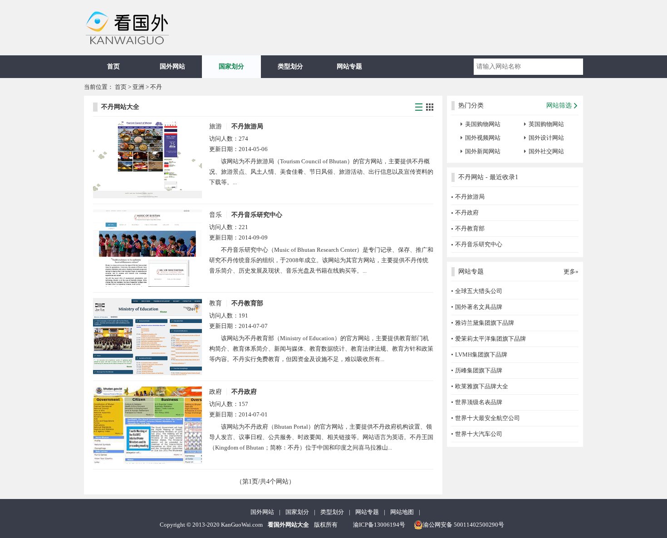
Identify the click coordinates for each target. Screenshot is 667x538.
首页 (113, 66)
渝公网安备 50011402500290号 (463, 524)
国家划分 (231, 66)
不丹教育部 (247, 303)
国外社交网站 (546, 151)
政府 (215, 391)
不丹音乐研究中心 (256, 214)
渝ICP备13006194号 (379, 524)
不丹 (156, 86)
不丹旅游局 (247, 126)
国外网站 (172, 66)
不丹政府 (244, 391)
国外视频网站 (482, 137)
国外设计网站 (546, 137)
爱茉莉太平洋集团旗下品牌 (490, 338)
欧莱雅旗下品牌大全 (481, 386)
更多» (571, 271)
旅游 (215, 126)
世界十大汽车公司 (478, 433)
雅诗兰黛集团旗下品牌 (484, 322)
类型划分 (290, 66)
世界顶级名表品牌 (478, 402)
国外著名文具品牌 (478, 306)
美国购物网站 (482, 124)
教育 (215, 303)
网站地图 (402, 512)
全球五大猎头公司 (478, 291)
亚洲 (138, 86)
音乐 (215, 214)
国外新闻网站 (482, 151)
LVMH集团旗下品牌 (481, 354)
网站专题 (349, 66)
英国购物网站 (546, 124)
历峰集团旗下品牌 (478, 370)
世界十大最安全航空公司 (487, 418)
